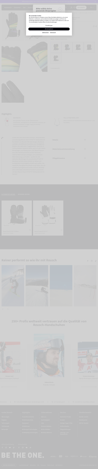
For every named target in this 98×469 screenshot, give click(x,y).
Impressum (53, 32)
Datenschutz (45, 32)
